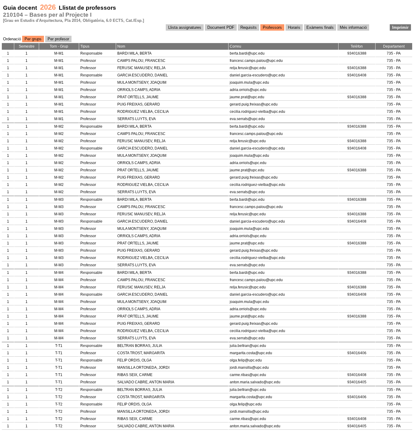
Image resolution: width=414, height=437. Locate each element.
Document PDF (220, 27)
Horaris (294, 27)
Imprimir (400, 27)
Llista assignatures (184, 27)
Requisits (248, 27)
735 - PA (394, 53)
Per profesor (58, 39)
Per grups (33, 39)
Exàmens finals (320, 27)
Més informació (353, 27)
